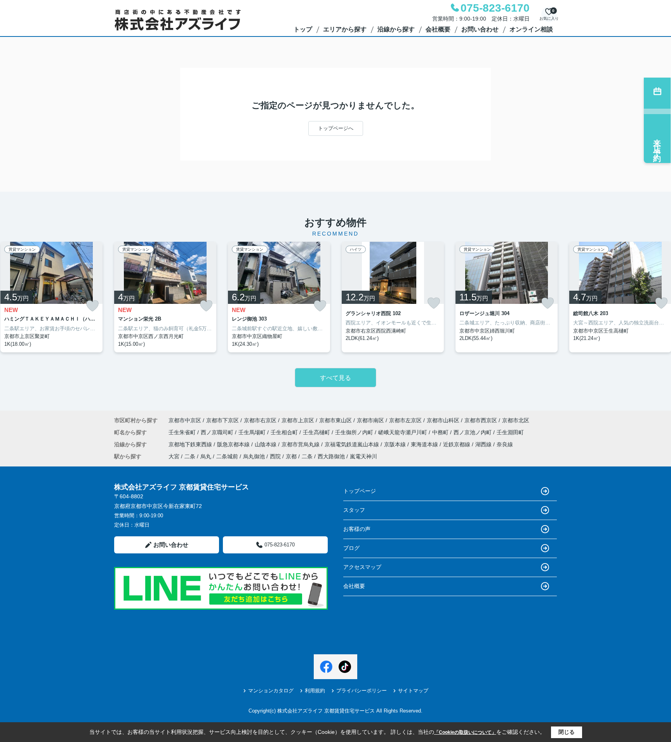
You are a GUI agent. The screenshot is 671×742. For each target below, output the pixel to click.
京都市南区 (370, 420)
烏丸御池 (254, 456)
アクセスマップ (362, 567)
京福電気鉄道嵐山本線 (353, 444)
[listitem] (165, 297)
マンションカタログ (271, 690)
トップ (303, 29)
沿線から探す (396, 29)
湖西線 (484, 444)
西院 (275, 456)
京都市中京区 (185, 420)
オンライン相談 (531, 29)
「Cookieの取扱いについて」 (465, 732)
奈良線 (505, 444)
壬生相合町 (285, 432)
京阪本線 (395, 444)
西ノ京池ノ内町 (473, 432)
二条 (189, 456)
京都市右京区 (260, 420)
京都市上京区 (298, 420)
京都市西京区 (480, 420)
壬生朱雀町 (183, 432)
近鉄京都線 (457, 444)
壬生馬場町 (252, 432)
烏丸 (205, 456)
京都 (291, 456)
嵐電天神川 (363, 456)
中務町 (441, 432)
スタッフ (354, 510)
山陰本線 (266, 444)
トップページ (359, 491)
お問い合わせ (480, 29)
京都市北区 (515, 420)
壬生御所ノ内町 (355, 432)
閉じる (566, 732)
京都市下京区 (222, 420)
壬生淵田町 (510, 432)
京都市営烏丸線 (301, 444)
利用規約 (315, 690)
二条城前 (227, 456)
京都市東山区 (335, 420)
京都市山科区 (443, 420)
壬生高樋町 (317, 432)
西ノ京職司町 (218, 432)
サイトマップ (413, 690)
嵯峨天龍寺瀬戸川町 (403, 432)
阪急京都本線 (234, 444)
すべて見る (335, 377)
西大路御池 (331, 456)
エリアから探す (345, 29)
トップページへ (335, 128)
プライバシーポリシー (361, 690)
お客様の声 (356, 529)
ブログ (351, 548)
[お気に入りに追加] (92, 306)
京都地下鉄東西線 (191, 444)
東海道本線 (425, 444)
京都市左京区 (405, 420)
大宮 (174, 456)
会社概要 (438, 29)
